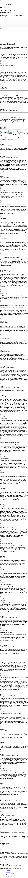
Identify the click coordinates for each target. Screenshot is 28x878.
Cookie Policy (9, 876)
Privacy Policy (9, 874)
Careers (8, 872)
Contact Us (8, 870)
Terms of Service (10, 873)
